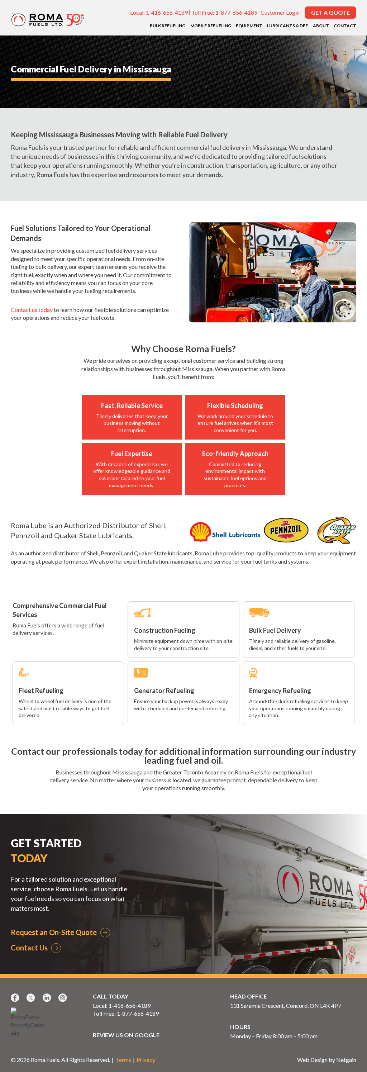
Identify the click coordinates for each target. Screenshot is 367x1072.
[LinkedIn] (48, 997)
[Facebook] (16, 997)
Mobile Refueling (210, 25)
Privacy (146, 1059)
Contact (345, 25)
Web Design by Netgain (326, 1059)
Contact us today (32, 309)
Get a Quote (330, 12)
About (321, 25)
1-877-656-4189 (236, 12)
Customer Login (280, 12)
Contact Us (29, 947)
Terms (123, 1059)
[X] (32, 997)
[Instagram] (63, 997)
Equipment (249, 25)
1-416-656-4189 (167, 12)
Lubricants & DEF (287, 25)
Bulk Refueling (167, 25)
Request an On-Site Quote (54, 932)
